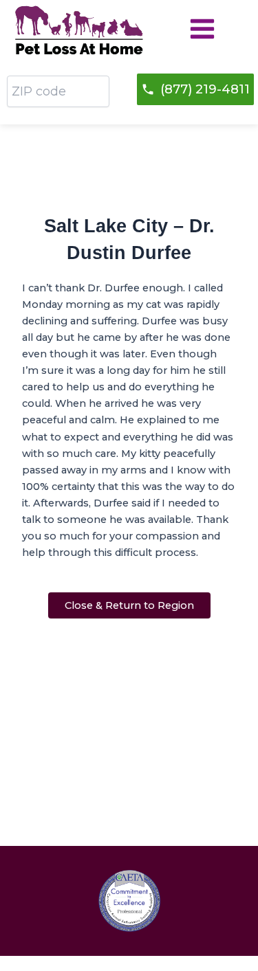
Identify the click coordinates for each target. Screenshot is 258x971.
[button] (195, 89)
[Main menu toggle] (202, 29)
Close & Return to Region (129, 605)
